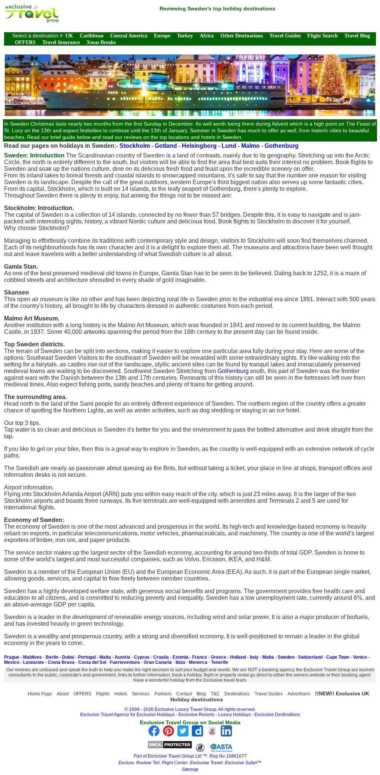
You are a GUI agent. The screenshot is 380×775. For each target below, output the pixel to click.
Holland (238, 657)
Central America (128, 36)
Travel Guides (285, 36)
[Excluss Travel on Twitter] (183, 734)
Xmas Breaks (101, 42)
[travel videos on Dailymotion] (197, 734)
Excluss (126, 762)
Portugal (87, 657)
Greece (218, 657)
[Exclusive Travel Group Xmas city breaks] (31, 20)
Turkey (185, 36)
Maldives (32, 657)
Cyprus (142, 657)
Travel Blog (357, 36)
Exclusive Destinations (277, 714)
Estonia (181, 657)
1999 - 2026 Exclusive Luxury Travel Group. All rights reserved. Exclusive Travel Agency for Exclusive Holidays (168, 712)
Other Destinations (241, 36)
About (63, 693)
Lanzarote (33, 662)
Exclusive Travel (206, 762)
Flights (102, 693)
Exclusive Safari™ (243, 762)
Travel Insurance (61, 42)
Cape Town (337, 657)
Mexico (11, 662)
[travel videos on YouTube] (211, 734)
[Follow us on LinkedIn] (226, 734)
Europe (162, 36)
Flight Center (175, 762)
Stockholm (134, 146)
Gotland (166, 146)
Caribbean (92, 36)
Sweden (286, 657)
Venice (360, 657)
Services (141, 693)
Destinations (237, 693)
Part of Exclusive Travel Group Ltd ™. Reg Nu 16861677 (190, 756)
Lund (229, 146)
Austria (122, 657)
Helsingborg (199, 146)
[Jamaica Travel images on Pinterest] (168, 734)
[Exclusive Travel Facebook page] (154, 734)
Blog (201, 693)
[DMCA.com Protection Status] (169, 747)
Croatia (161, 657)
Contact (184, 693)
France (199, 657)
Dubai (68, 657)
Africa (207, 36)
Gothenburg (282, 146)
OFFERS (25, 42)
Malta (105, 657)
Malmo (250, 146)
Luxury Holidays (234, 714)
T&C (215, 693)
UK (69, 36)
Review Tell (148, 762)
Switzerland (310, 657)
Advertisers (299, 693)
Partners (162, 693)
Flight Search (322, 36)
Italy (254, 657)
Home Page (40, 693)
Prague (11, 657)
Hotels (120, 693)
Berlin (52, 657)
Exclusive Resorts (196, 714)
